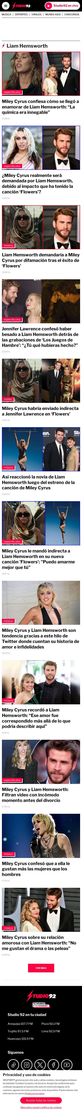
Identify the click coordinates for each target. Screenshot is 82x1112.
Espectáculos (12, 92)
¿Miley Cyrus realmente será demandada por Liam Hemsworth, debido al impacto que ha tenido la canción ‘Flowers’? (37, 184)
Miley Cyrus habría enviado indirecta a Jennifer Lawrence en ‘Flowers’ (40, 411)
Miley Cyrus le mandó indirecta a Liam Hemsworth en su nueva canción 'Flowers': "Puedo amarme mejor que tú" (38, 559)
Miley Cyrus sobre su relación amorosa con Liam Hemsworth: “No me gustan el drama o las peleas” (39, 943)
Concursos (71, 14)
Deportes (21, 14)
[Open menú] (6, 6)
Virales (36, 14)
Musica (6, 14)
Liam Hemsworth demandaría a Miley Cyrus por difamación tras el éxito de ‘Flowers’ (41, 260)
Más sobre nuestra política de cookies (41, 1107)
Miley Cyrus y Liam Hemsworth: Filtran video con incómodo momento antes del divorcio (35, 795)
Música (8, 245)
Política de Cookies (34, 1093)
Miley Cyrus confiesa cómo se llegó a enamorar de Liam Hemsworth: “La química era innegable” (40, 107)
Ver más (41, 968)
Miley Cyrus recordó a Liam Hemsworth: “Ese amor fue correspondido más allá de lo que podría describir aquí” (36, 718)
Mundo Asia (53, 14)
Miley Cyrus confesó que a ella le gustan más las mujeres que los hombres (36, 869)
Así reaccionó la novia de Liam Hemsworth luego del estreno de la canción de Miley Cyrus (38, 482)
